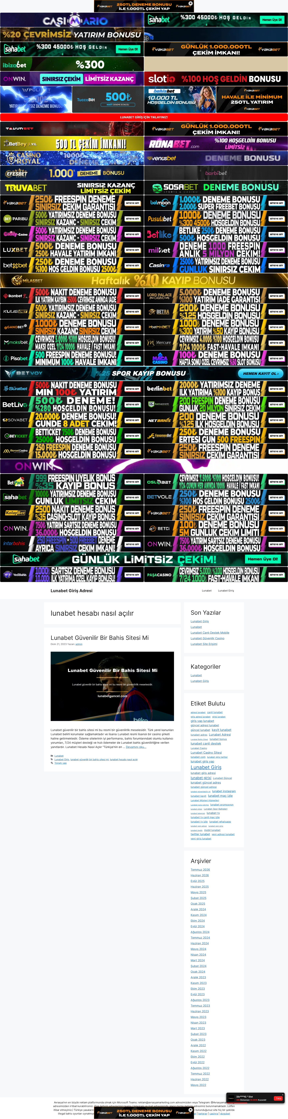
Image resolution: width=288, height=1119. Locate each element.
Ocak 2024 (198, 971)
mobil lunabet (212, 830)
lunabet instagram (224, 791)
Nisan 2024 (198, 954)
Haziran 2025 (200, 886)
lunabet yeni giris (215, 826)
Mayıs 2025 (198, 892)
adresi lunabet (198, 712)
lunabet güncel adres (206, 782)
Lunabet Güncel (222, 778)
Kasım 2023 (199, 983)
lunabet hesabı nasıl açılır (124, 759)
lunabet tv (213, 813)
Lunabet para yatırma (200, 805)
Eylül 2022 (197, 1062)
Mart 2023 (198, 1028)
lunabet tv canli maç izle (205, 817)
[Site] (72, 202)
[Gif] (144, 280)
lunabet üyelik (196, 830)
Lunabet (207, 590)
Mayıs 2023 (198, 1017)
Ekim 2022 (198, 1056)
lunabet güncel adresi (204, 786)
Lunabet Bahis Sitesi (199, 739)
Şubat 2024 (198, 966)
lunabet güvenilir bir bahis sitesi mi (89, 759)
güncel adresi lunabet (205, 725)
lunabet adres (199, 734)
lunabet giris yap (202, 761)
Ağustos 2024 (200, 932)
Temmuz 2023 (200, 1005)
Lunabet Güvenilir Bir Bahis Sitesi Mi (100, 637)
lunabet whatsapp (220, 821)
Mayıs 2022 (198, 1085)
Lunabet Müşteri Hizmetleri (205, 800)
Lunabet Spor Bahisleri (215, 809)
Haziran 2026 (200, 875)
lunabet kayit (198, 796)
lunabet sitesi (196, 809)
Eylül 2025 (197, 881)
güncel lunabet (200, 730)
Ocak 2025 (198, 903)
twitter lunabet (200, 834)
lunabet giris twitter (217, 757)
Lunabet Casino (199, 748)
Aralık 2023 (198, 977)
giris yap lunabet (202, 721)
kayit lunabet (221, 730)
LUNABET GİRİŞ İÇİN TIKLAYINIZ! (144, 117)
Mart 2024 (198, 960)
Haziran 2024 (200, 943)
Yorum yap (60, 763)
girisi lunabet (219, 716)
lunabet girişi (201, 778)
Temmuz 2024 (200, 937)
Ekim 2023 (198, 988)
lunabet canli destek (206, 744)
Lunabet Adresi (220, 734)
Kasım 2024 (199, 915)
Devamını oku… (136, 747)
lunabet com (198, 756)
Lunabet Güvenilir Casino (207, 638)
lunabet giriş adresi (203, 773)
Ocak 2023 (198, 1039)
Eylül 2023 (198, 994)
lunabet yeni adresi (199, 826)
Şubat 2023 (198, 1034)
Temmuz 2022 (200, 1073)
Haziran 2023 (200, 1011)
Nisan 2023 (198, 1022)
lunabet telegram (198, 813)
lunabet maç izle (220, 796)
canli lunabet (215, 712)
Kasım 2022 (198, 1051)
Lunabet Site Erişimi (204, 644)
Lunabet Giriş (226, 590)
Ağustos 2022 (200, 1068)
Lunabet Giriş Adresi (71, 590)
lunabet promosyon (222, 804)
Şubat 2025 (198, 898)
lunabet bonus (218, 739)
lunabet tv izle (199, 821)
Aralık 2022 (198, 1045)
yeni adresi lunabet (223, 834)
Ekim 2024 (198, 920)
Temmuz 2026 (200, 869)
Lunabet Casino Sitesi (206, 752)
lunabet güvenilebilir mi (200, 791)
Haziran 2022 (200, 1079)
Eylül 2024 (198, 926)
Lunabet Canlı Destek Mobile (210, 632)
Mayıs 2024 (198, 949)
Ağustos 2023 (200, 1000)
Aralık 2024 (198, 909)
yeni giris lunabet (201, 838)
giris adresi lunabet (200, 716)
